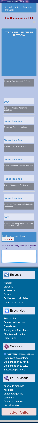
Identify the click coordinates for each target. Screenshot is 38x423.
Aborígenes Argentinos (16, 330)
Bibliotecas (9, 290)
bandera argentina (13, 393)
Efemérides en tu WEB (16, 365)
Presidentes (10, 326)
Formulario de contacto (16, 358)
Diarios (7, 294)
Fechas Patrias (12, 318)
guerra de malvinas (14, 386)
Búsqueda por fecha (14, 369)
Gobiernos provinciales (16, 298)
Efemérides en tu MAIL (16, 361)
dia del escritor (11, 405)
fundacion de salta (13, 401)
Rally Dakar (10, 338)
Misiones (8, 389)
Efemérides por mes (14, 302)
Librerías (8, 286)
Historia (8, 282)
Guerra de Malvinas (14, 322)
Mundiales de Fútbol (14, 334)
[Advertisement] (19, 56)
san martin (9, 397)
